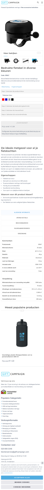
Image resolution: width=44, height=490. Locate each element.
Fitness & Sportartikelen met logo (10, 7)
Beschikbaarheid (22, 223)
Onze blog (5, 416)
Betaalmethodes (7, 433)
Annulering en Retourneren (10, 431)
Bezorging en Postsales (9, 428)
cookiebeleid (8, 473)
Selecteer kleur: (7, 95)
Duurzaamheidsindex (22, 228)
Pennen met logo (7, 411)
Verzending (22, 233)
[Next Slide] (40, 53)
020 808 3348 (6, 449)
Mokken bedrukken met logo (10, 409)
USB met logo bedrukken (9, 406)
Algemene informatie (22, 212)
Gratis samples (6, 436)
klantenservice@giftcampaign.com (15, 452)
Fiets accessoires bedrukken (29, 7)
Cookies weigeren (22, 487)
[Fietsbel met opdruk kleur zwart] (22, 29)
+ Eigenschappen (16, 87)
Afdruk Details (22, 218)
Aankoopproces (7, 423)
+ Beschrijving (5, 87)
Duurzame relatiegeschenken (10, 404)
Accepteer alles (22, 477)
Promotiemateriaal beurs (9, 401)
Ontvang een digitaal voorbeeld (11, 426)
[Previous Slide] (38, 53)
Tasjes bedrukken (7, 413)
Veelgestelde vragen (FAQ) (10, 438)
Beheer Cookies (22, 482)
